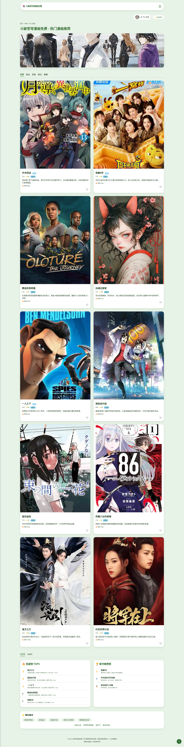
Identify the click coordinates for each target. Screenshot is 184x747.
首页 (21, 24)
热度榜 (22, 654)
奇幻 (40, 74)
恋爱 (34, 74)
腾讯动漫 (106, 725)
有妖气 (98, 725)
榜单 (26, 24)
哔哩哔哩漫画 (88, 725)
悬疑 (46, 74)
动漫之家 (77, 725)
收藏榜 (29, 654)
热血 (28, 74)
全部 (22, 74)
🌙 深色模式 (158, 17)
